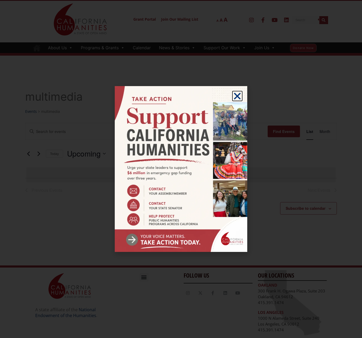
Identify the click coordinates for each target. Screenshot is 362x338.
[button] (237, 96)
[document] (181, 169)
